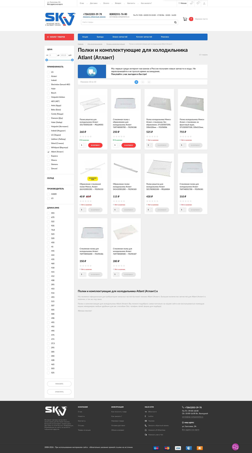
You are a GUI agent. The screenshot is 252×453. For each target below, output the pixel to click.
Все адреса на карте (55, 4)
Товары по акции (84, 430)
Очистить (59, 392)
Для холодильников (95, 44)
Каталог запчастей (144, 37)
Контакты (131, 3)
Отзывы (81, 425)
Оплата (106, 3)
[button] (235, 446)
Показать (59, 384)
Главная (80, 44)
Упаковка (165, 37)
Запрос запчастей (119, 37)
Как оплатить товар (119, 412)
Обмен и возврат (117, 430)
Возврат (118, 3)
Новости (81, 416)
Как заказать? (146, 3)
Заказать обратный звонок (94, 17)
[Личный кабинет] (204, 3)
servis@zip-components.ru (119, 17)
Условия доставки (118, 425)
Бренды (100, 37)
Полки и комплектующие (115, 44)
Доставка (93, 3)
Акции (85, 37)
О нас (82, 3)
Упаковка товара (117, 421)
